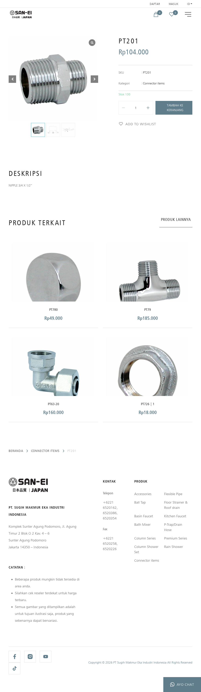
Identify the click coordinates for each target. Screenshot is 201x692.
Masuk (174, 3)
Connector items (153, 83)
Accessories (142, 494)
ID (188, 3)
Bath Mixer (142, 524)
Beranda (16, 451)
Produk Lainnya (176, 219)
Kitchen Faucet (175, 516)
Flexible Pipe (173, 494)
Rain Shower (173, 547)
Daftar (155, 3)
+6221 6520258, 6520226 (110, 543)
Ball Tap (140, 502)
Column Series (145, 538)
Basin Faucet (143, 516)
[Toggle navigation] (188, 14)
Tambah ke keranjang (175, 107)
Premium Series (175, 538)
